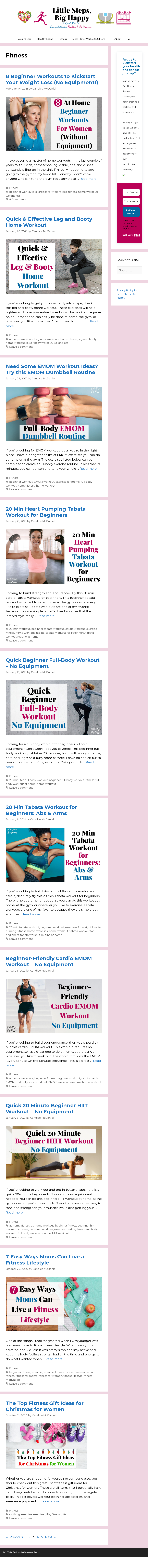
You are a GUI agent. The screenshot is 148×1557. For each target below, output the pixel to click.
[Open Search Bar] (128, 39)
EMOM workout (44, 481)
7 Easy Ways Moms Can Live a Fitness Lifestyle (45, 1260)
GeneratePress (31, 1552)
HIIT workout (60, 1233)
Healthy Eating (45, 39)
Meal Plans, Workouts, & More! (89, 39)
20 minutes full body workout (28, 780)
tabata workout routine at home (41, 934)
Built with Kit (131, 235)
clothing (14, 1514)
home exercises (37, 931)
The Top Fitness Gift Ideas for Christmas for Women (45, 1406)
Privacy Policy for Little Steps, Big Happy (127, 294)
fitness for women (50, 1375)
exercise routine (64, 1229)
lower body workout (39, 342)
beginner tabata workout (47, 628)
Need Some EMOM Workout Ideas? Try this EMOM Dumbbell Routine (52, 369)
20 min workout (19, 628)
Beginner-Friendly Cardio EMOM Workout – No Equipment (49, 961)
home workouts (88, 191)
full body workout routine (34, 1233)
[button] (131, 175)
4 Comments (17, 199)
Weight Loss (24, 39)
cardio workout (75, 628)
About (117, 39)
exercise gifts (41, 1514)
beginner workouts (21, 191)
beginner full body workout (66, 780)
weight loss (13, 195)
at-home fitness (19, 1225)
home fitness (68, 339)
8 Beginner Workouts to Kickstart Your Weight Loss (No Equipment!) (52, 79)
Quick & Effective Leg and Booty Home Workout (49, 222)
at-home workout (42, 1225)
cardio (86, 1078)
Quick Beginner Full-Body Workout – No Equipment (53, 663)
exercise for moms (68, 481)
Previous (14, 1537)
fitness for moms (26, 1375)
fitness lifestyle (73, 1375)
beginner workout (21, 481)
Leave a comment (21, 346)
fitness (72, 191)
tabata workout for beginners (65, 632)
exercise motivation (82, 1372)
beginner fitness (45, 1078)
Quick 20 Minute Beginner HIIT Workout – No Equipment (47, 1108)
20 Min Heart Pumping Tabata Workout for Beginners (46, 512)
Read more (88, 178)
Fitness (63, 39)
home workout (45, 485)
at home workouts (21, 339)
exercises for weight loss (51, 191)
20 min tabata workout (24, 927)
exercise (91, 628)
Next (50, 1537)
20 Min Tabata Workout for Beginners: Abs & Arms (41, 810)
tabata (40, 632)
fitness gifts (59, 1514)
